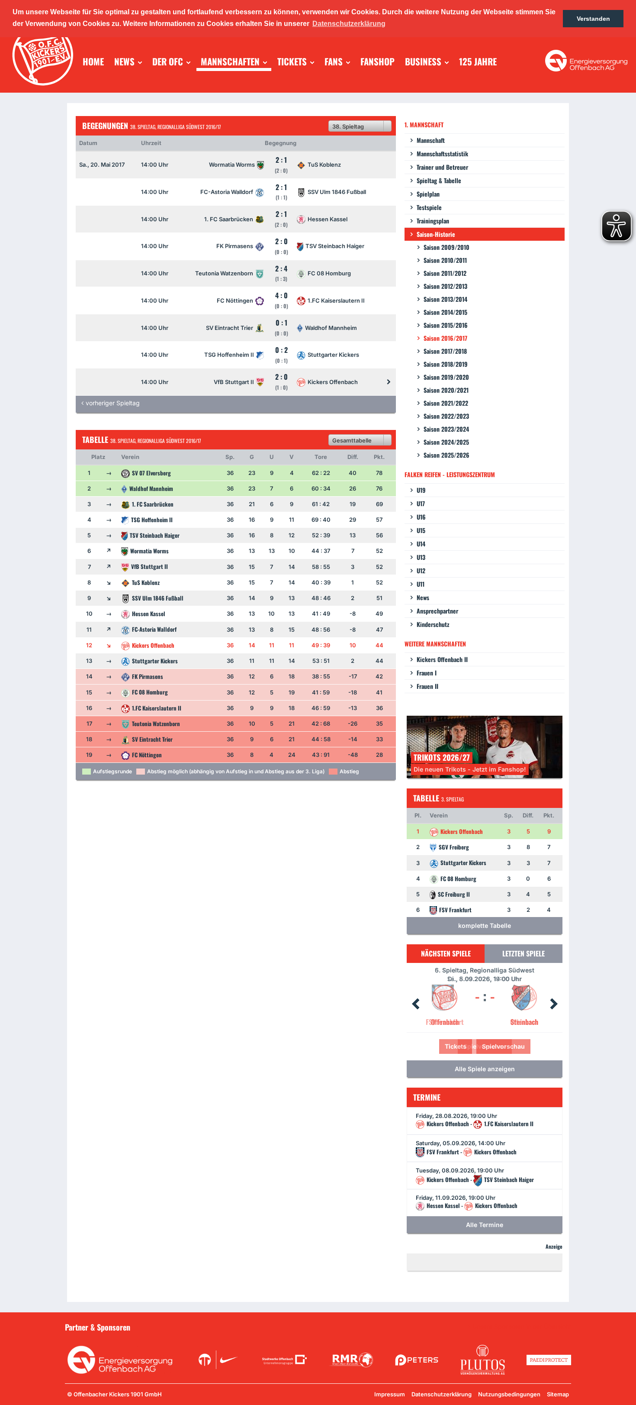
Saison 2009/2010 (446, 247)
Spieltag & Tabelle (439, 180)
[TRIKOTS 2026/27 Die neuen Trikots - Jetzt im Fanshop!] (484, 746)
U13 (421, 557)
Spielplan (428, 193)
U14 (421, 543)
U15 (421, 530)
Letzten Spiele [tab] (523, 953)
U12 (421, 570)
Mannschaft (431, 140)
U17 (421, 503)
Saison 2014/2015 (445, 312)
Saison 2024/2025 (446, 441)
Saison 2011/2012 (445, 273)
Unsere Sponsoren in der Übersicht (521, 1326)
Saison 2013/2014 (445, 299)
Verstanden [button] (593, 18)
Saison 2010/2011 (445, 260)
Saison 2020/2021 (446, 389)
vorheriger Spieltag (113, 403)
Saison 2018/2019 (446, 363)
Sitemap (558, 1394)
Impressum (389, 1394)
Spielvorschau (503, 1046)
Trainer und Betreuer (442, 166)
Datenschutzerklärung (441, 1394)
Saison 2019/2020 (446, 376)
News (423, 597)
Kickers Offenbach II (442, 659)
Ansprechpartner (437, 610)
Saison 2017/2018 (445, 350)
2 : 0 (281, 381)
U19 (421, 489)
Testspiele (429, 207)
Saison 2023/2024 (446, 428)
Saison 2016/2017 (445, 337)
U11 (420, 583)
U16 (421, 516)
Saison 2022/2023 (446, 415)
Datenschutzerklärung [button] (348, 23)
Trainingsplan (433, 220)
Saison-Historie (436, 234)
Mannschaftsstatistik (442, 153)
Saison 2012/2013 (445, 286)
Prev (415, 1004)
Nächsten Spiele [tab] (446, 953)
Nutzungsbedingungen (509, 1394)
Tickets (455, 1046)
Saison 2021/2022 (446, 402)
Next (553, 1004)
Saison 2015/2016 (446, 324)
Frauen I (427, 672)
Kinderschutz (433, 624)
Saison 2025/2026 (446, 454)
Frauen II (427, 686)
